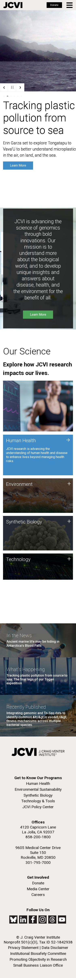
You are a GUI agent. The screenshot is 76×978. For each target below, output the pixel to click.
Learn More (18, 165)
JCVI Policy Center (38, 807)
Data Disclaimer (55, 947)
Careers (38, 894)
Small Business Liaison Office (38, 965)
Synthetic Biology (38, 795)
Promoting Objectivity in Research (38, 959)
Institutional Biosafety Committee (38, 953)
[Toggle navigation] (70, 5)
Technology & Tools (38, 801)
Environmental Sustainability (38, 789)
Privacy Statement (23, 947)
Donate (54, 5)
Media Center (38, 889)
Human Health (38, 783)
